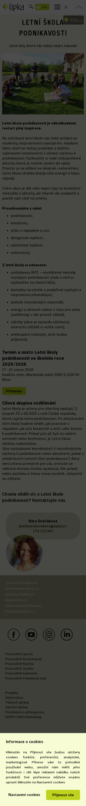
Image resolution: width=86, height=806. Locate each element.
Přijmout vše (63, 795)
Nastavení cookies (24, 795)
